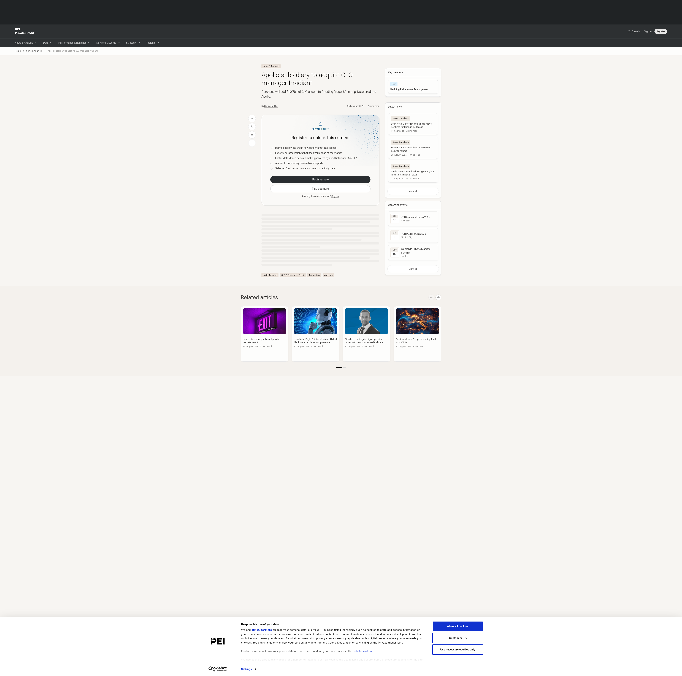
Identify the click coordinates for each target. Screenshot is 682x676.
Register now (320, 179)
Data (45, 42)
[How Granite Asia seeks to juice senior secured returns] (413, 147)
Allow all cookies (457, 626)
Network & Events (106, 42)
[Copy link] (252, 143)
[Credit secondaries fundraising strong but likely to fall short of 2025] (413, 171)
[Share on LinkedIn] (252, 118)
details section (362, 651)
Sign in (648, 31)
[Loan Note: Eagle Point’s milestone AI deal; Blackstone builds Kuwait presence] (315, 333)
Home (18, 51)
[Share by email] (252, 135)
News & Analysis (24, 42)
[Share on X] (252, 126)
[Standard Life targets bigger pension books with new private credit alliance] (366, 333)
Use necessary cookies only (457, 649)
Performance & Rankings (72, 42)
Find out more (320, 188)
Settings (246, 668)
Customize (455, 637)
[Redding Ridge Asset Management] (413, 87)
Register (661, 31)
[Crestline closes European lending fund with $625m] (417, 333)
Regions (150, 42)
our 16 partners (261, 629)
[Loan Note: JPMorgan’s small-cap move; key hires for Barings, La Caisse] (413, 124)
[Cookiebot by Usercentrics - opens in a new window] (217, 669)
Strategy (131, 42)
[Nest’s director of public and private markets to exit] (264, 333)
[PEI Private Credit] (24, 31)
